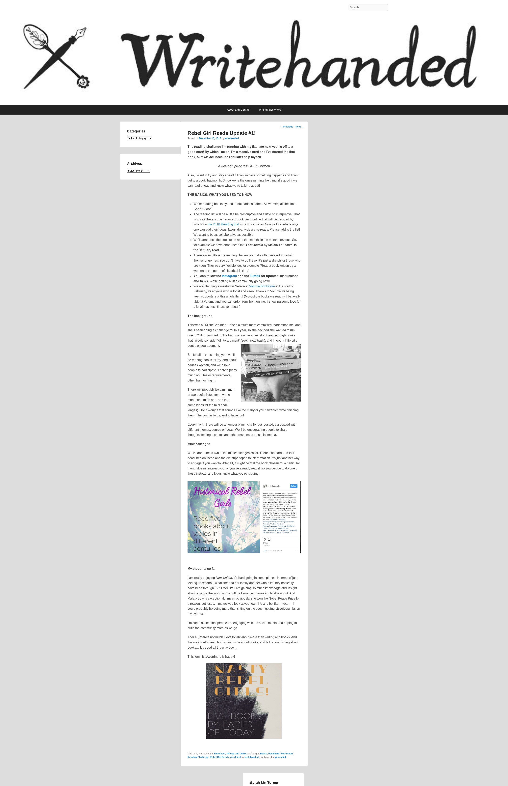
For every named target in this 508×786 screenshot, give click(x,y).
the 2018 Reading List (223, 224)
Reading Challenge (198, 757)
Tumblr (255, 276)
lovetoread (287, 753)
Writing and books (236, 753)
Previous (286, 126)
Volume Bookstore (262, 286)
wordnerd (235, 757)
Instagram (229, 276)
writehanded (232, 138)
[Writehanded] (254, 60)
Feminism (219, 753)
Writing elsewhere (270, 109)
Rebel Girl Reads (219, 757)
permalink (281, 757)
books (263, 753)
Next (299, 126)
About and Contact (238, 109)
